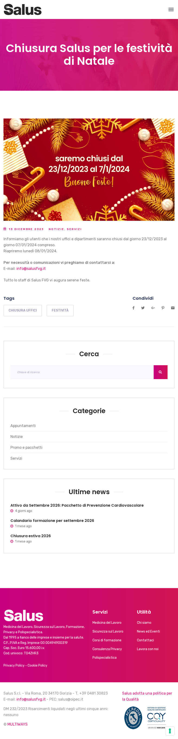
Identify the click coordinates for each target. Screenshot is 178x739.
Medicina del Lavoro (106, 623)
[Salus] (22, 9)
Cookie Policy (37, 665)
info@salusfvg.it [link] (31, 268)
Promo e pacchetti (26, 447)
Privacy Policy (14, 665)
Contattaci (145, 640)
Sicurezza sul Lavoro (107, 631)
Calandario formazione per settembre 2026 (52, 520)
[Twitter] (143, 308)
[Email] (173, 308)
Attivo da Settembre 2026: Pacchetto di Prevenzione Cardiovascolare (77, 505)
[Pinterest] (163, 308)
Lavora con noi (148, 649)
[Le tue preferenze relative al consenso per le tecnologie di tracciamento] (169, 731)
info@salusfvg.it (31, 699)
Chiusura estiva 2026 (30, 536)
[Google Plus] (153, 308)
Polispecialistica (104, 658)
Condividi (143, 298)
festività (60, 310)
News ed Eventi (148, 631)
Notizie (56, 229)
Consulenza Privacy (107, 649)
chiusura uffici (23, 310)
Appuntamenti (23, 426)
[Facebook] (133, 308)
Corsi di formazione (106, 640)
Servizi (74, 229)
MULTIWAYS (17, 724)
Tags (8, 298)
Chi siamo (144, 623)
